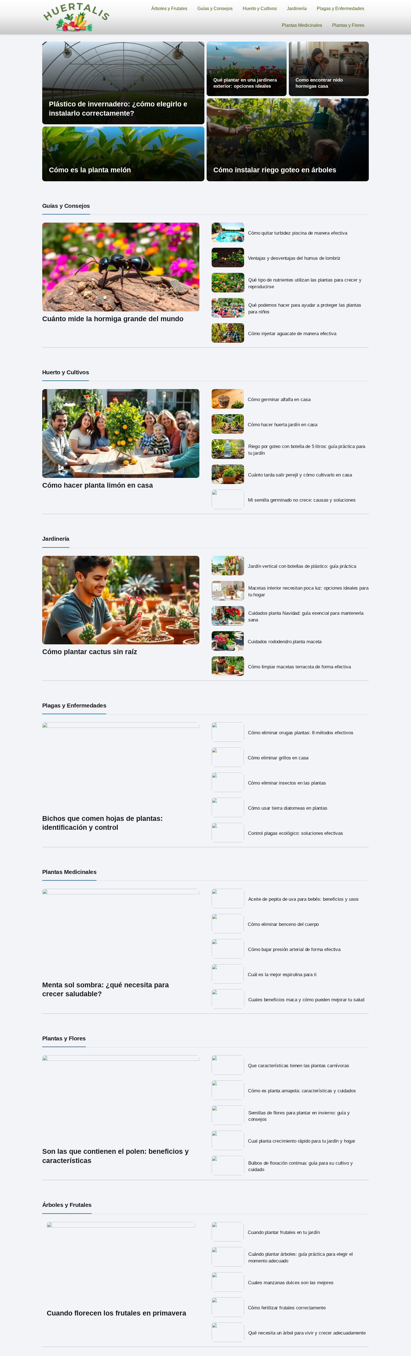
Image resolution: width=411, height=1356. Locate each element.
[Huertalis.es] (76, 17)
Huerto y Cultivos (260, 8)
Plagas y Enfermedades (340, 8)
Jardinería (297, 8)
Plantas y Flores (348, 25)
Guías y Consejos (215, 8)
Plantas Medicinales (302, 25)
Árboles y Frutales (169, 8)
